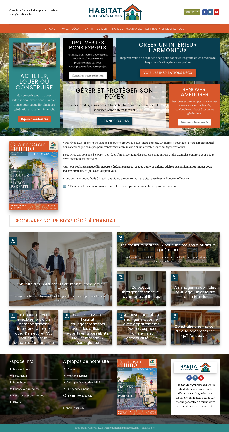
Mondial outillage (74, 408)
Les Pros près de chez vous (164, 28)
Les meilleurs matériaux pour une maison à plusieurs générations (168, 247)
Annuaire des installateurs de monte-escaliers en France (60, 286)
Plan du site (148, 427)
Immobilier (99, 28)
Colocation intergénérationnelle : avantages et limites (141, 292)
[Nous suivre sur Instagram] (210, 12)
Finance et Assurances (126, 28)
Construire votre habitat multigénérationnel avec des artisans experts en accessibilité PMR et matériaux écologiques (88, 329)
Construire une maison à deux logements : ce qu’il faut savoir (195, 331)
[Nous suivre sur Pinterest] (216, 12)
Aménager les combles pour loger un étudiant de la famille (195, 292)
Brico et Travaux (57, 28)
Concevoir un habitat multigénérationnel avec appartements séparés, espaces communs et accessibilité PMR (141, 327)
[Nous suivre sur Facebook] (205, 12)
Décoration (80, 28)
